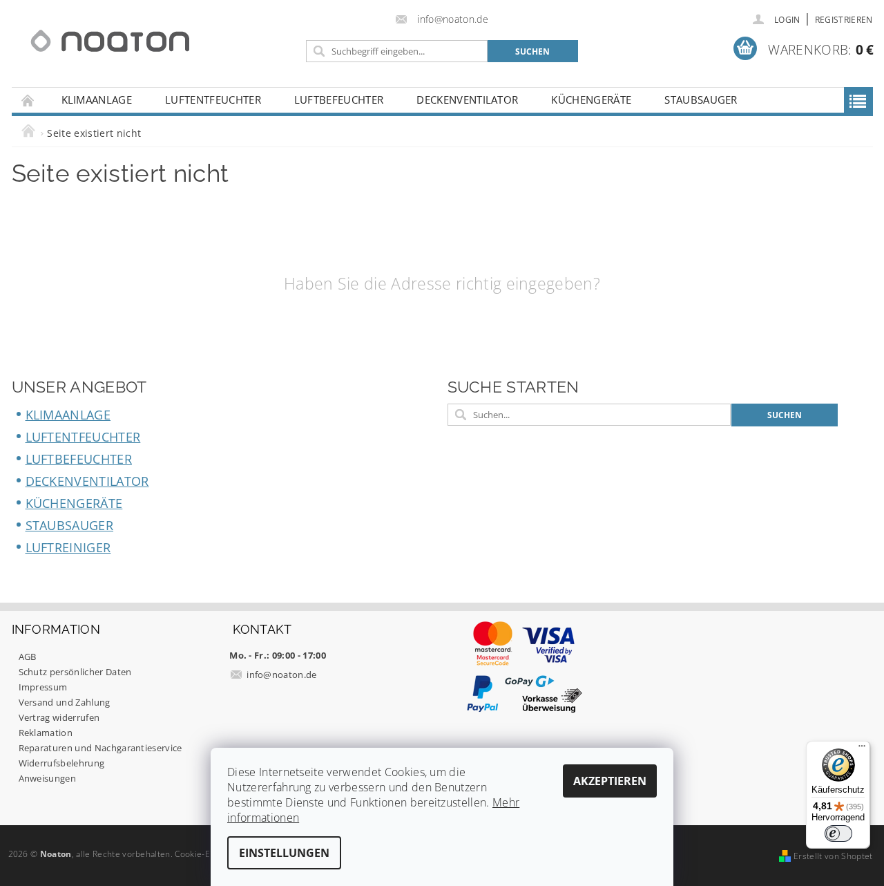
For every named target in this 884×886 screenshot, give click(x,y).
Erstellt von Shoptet (833, 856)
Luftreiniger (68, 547)
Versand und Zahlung (64, 702)
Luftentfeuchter (213, 99)
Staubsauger (701, 99)
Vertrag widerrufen (59, 717)
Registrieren (844, 20)
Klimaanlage (97, 99)
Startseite (28, 100)
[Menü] (862, 749)
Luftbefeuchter (338, 99)
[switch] (838, 833)
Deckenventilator (467, 99)
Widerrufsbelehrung (62, 763)
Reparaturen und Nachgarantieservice (100, 748)
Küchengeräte (591, 99)
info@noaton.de (282, 674)
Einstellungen (284, 852)
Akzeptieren (609, 781)
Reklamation (46, 732)
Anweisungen (48, 778)
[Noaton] (110, 41)
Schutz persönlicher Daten (75, 672)
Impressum (43, 687)
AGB (28, 656)
